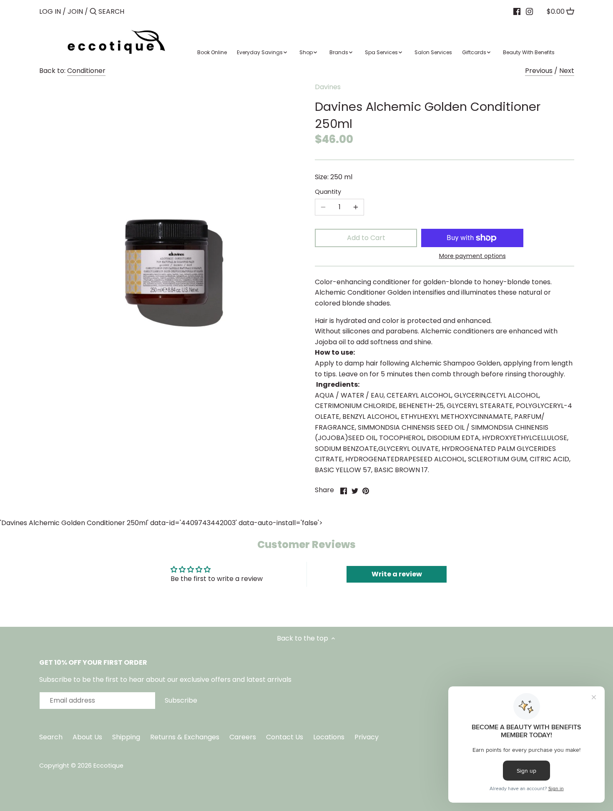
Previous (539, 70)
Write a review (397, 574)
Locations (329, 737)
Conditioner (86, 70)
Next (566, 70)
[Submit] (93, 12)
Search (51, 737)
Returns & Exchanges (184, 737)
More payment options (472, 256)
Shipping (126, 737)
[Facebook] (516, 11)
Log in (50, 11)
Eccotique (108, 765)
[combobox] (134, 11)
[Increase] (356, 207)
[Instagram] (529, 11)
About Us (87, 737)
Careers (242, 737)
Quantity (328, 191)
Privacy (366, 737)
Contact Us (285, 737)
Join (75, 11)
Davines (328, 87)
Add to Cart (366, 238)
